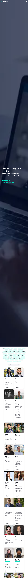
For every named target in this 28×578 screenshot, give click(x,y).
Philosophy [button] (5, 358)
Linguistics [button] (6, 355)
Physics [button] (14, 358)
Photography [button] (9, 358)
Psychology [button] (23, 358)
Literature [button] (11, 355)
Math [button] (14, 355)
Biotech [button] (19, 348)
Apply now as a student (6, 180)
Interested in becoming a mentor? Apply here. (8, 182)
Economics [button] (18, 351)
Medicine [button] (18, 355)
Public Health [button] (6, 359)
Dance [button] (10, 351)
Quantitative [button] (12, 359)
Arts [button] (12, 348)
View (7, 387)
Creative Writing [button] (5, 351)
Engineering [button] (23, 351)
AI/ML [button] (4, 348)
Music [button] (22, 355)
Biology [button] (15, 348)
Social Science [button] (21, 359)
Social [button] (16, 359)
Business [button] (24, 348)
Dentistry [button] (14, 351)
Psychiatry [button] (18, 358)
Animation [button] (8, 348)
